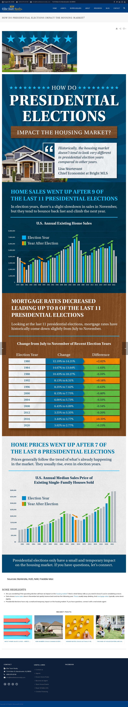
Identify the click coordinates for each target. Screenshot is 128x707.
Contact (117, 8)
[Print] (117, 28)
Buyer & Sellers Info (42, 688)
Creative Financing (42, 691)
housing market (61, 594)
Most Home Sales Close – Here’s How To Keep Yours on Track (18, 641)
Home (55, 8)
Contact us (39, 670)
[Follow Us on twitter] (17, 684)
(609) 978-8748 (23, 2)
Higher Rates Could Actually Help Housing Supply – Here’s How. (80, 641)
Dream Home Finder (42, 677)
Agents (63, 8)
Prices (76, 596)
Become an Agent (42, 681)
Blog (108, 8)
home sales (19, 596)
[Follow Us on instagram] (13, 684)
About (87, 8)
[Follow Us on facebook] (5, 684)
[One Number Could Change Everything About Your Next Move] (48, 627)
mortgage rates (102, 596)
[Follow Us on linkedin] (9, 684)
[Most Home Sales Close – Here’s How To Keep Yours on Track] (18, 627)
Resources (98, 8)
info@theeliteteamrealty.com (41, 2)
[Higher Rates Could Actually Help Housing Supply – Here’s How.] (79, 627)
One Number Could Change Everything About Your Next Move (49, 641)
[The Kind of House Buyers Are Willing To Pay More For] (110, 627)
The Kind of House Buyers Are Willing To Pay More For (110, 641)
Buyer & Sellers (75, 8)
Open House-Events (42, 684)
